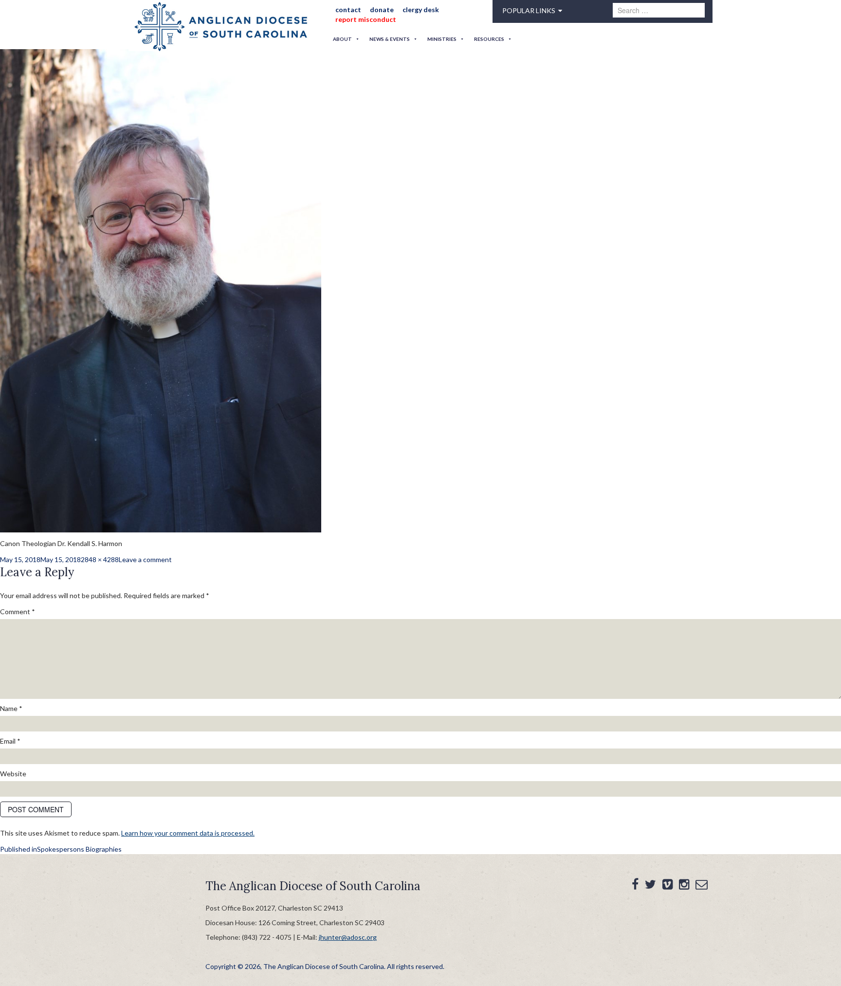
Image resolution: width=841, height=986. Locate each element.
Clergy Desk (410, 9)
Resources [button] (489, 39)
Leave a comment (145, 559)
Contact (345, 9)
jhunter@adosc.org (348, 937)
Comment (17, 611)
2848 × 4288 (100, 559)
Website (13, 773)
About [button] (342, 39)
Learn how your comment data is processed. (188, 833)
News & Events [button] (389, 39)
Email (10, 741)
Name (11, 708)
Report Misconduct (362, 19)
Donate (375, 9)
